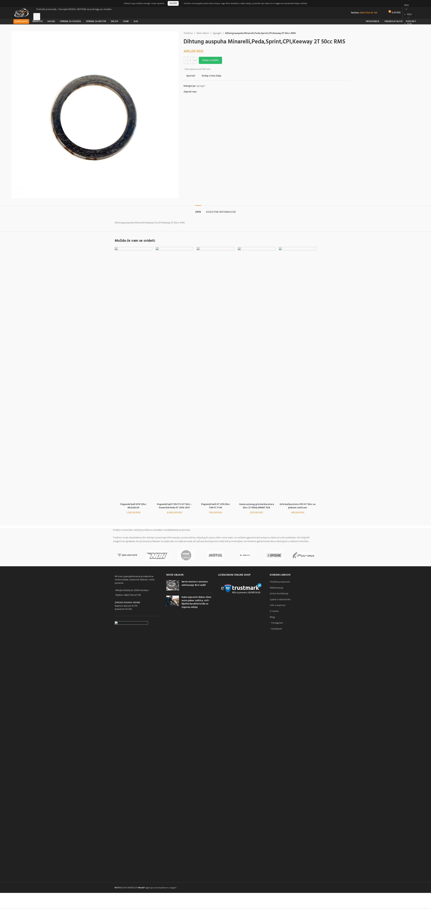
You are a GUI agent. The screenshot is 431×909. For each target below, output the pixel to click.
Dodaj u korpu (210, 60)
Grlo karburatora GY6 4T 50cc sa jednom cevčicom (298, 506)
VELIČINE (173, 3)
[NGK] (186, 555)
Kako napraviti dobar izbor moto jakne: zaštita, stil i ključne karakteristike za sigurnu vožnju (196, 602)
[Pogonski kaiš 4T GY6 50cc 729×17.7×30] (215, 374)
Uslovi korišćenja (279, 593)
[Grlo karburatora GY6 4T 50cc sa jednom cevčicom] (297, 374)
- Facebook (276, 628)
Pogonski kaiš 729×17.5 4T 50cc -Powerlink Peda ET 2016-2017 (174, 506)
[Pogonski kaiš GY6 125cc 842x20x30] (133, 374)
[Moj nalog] (416, 3)
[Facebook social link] (199, 91)
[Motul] (215, 555)
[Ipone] (274, 555)
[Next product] (349, 33)
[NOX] (157, 555)
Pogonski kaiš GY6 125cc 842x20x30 (133, 506)
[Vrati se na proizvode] (345, 33)
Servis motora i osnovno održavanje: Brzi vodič (195, 583)
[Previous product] (341, 33)
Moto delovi (202, 33)
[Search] (36, 16)
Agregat (217, 33)
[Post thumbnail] (172, 585)
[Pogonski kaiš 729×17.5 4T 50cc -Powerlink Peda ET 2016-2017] (174, 374)
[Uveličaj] (18, 191)
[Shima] (127, 555)
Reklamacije (276, 587)
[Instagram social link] (203, 91)
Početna (188, 33)
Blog (272, 617)
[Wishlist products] (382, 12)
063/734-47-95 (132, 595)
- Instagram (276, 622)
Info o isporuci (278, 605)
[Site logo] (21, 12)
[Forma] (303, 555)
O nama (274, 611)
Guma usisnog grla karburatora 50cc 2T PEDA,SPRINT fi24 (256, 506)
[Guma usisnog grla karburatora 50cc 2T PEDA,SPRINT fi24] (256, 374)
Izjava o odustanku (280, 599)
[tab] (198, 210)
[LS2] (244, 555)
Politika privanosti (280, 581)
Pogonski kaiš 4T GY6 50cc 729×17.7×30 (215, 506)
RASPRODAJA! (21, 21)
